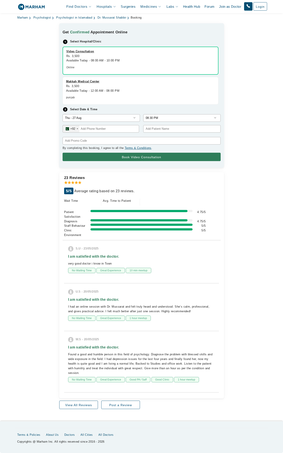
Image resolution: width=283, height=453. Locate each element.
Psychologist (42, 17)
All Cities (86, 434)
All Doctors (105, 434)
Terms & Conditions (138, 148)
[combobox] (71, 128)
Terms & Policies (28, 434)
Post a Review (120, 405)
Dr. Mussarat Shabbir (112, 17)
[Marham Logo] (31, 8)
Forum (209, 6)
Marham (22, 17)
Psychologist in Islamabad (74, 17)
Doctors (69, 434)
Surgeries (128, 6)
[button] (248, 6)
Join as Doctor (230, 6)
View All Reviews (78, 405)
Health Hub (191, 6)
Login (260, 6)
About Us (52, 434)
